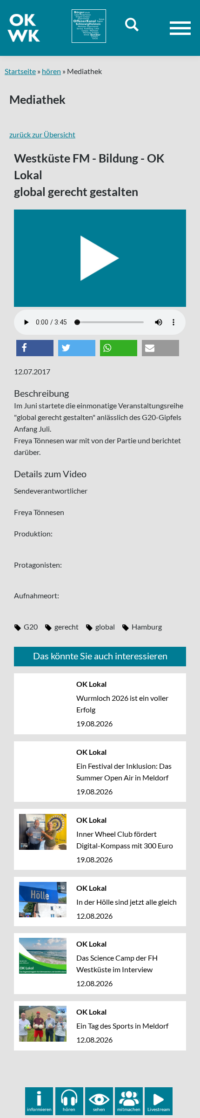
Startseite (20, 71)
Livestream (158, 1109)
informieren (39, 1109)
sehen (99, 1109)
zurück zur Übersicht (42, 134)
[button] (34, 348)
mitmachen (128, 1109)
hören (51, 71)
